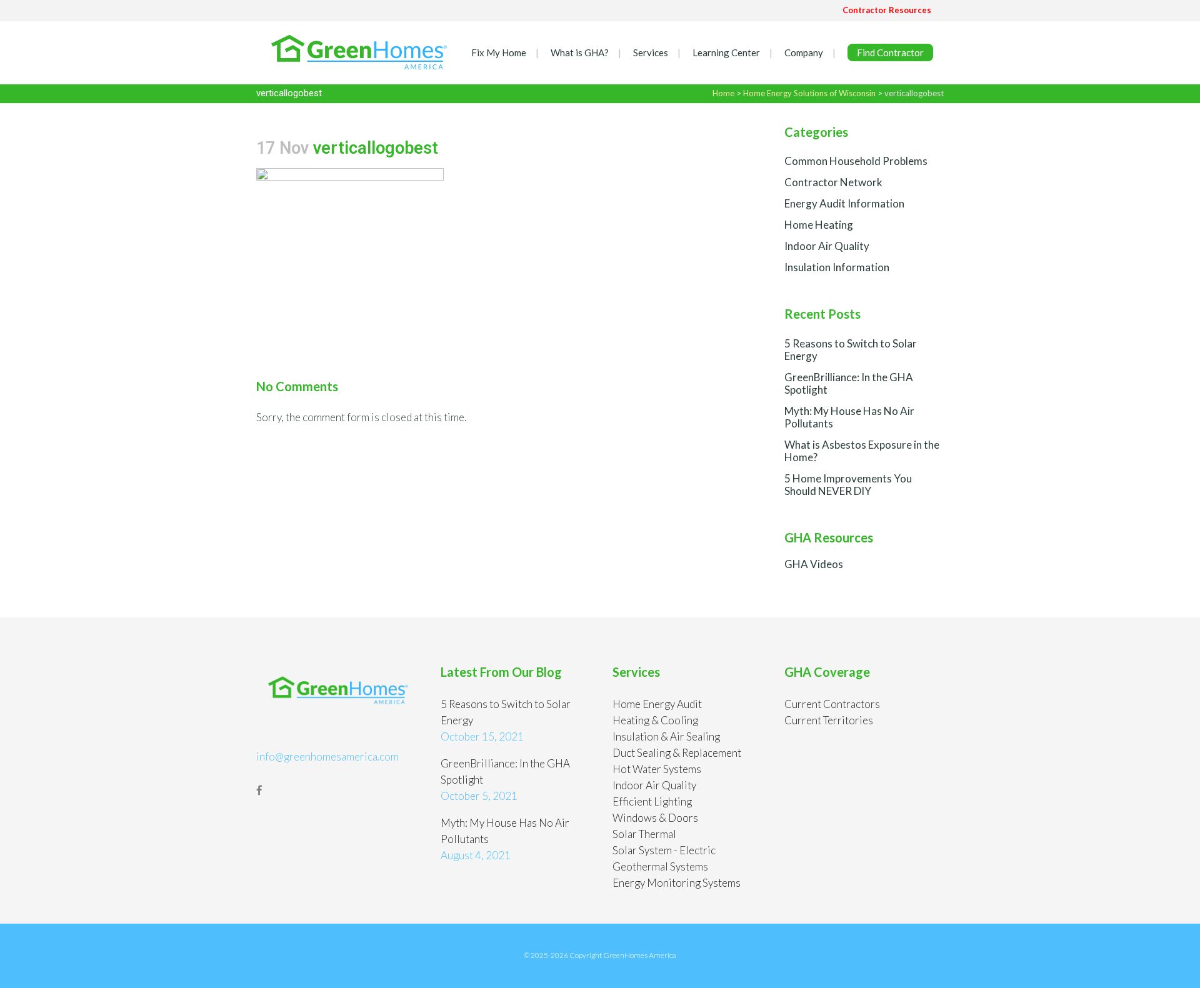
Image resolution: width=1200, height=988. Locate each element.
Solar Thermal (644, 834)
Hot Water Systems (656, 769)
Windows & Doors (655, 817)
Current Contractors (832, 704)
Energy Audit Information (844, 203)
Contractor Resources (886, 10)
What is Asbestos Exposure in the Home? (861, 451)
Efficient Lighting (652, 801)
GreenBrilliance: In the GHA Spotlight (848, 383)
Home (723, 93)
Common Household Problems (856, 160)
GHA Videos (813, 564)
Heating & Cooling (655, 720)
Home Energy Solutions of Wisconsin (809, 93)
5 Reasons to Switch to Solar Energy (850, 349)
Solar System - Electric (664, 850)
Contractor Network (833, 182)
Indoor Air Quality (826, 245)
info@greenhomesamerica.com (327, 756)
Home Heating (818, 224)
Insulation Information (836, 267)
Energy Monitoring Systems (676, 882)
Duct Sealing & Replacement (676, 752)
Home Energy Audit (657, 704)
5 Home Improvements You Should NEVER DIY (848, 484)
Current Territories (828, 720)
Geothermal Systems (660, 866)
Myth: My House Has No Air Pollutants (849, 417)
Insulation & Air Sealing (666, 736)
